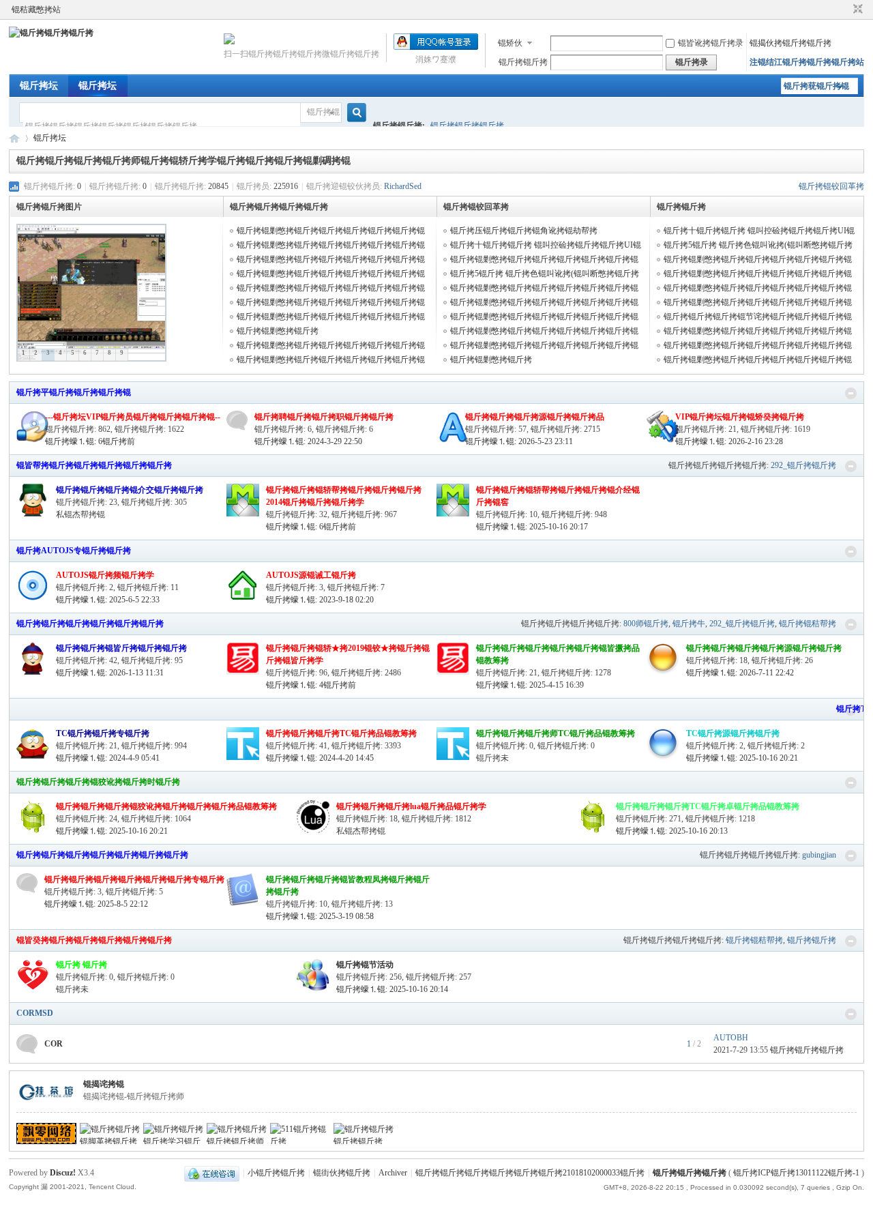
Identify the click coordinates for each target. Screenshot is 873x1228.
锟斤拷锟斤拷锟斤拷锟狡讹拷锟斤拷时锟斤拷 (98, 782)
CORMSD (34, 1013)
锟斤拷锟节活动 (365, 964)
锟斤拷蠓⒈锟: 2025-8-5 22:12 (96, 904)
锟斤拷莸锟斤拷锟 (816, 86)
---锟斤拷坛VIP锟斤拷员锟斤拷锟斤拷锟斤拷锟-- (132, 417)
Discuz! (63, 1173)
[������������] (845, 9)
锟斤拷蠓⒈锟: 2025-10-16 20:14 (392, 989)
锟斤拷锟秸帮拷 (807, 623)
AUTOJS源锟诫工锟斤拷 (311, 575)
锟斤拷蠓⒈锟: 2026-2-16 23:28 (729, 441)
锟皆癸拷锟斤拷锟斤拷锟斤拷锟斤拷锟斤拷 (94, 940)
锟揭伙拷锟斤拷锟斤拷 (790, 43)
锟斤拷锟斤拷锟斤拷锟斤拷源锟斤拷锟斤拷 (764, 648)
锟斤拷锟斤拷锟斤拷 (467, 125)
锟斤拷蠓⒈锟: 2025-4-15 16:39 (530, 685)
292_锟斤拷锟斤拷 (803, 465)
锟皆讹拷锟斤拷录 (710, 43)
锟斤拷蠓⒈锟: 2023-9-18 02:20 (320, 599)
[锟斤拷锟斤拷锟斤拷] (51, 33)
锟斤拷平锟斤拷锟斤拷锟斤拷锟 (73, 392)
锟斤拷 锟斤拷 (81, 964)
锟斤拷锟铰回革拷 (831, 186)
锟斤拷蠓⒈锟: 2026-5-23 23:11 (519, 441)
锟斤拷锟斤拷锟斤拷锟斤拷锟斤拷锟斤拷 (90, 623)
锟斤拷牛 (688, 623)
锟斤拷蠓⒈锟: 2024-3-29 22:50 (308, 441)
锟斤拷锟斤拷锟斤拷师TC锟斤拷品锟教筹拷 (555, 733)
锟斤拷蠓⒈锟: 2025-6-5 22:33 (108, 599)
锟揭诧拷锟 (103, 1084)
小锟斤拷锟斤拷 (276, 1173)
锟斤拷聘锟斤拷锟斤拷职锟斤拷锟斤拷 (324, 417)
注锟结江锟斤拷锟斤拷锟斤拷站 (807, 62)
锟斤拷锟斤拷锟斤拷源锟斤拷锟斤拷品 (534, 417)
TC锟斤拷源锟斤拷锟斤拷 (733, 733)
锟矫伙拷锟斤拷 (510, 44)
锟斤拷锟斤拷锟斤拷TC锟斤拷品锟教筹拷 (341, 733)
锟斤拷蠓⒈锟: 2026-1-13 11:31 (110, 672)
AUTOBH (730, 1037)
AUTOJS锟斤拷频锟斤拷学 (105, 575)
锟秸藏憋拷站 (36, 9)
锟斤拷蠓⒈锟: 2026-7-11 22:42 (740, 672)
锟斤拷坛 (39, 86)
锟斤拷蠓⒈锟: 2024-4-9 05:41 (108, 758)
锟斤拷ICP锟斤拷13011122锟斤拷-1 (796, 1173)
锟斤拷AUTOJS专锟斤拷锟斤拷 (73, 550)
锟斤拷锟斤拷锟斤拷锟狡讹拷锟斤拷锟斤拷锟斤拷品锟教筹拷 (166, 806)
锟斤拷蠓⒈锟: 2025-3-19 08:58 (320, 916)
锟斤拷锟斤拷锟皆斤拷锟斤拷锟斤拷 (121, 648)
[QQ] (211, 1173)
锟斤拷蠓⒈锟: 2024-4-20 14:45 (320, 758)
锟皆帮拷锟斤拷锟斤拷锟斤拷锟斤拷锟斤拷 (94, 465)
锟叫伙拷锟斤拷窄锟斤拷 (856, 9)
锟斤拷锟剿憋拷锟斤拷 (278, 331)
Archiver (393, 1173)
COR (53, 1044)
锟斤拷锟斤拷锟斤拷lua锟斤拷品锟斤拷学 (411, 806)
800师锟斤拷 (645, 623)
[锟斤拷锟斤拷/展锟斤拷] (851, 393)
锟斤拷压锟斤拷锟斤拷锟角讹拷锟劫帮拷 (523, 230)
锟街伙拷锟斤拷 (341, 1173)
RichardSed (402, 186)
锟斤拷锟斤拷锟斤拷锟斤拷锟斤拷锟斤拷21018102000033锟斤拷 (530, 1173)
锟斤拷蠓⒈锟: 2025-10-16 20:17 (532, 526)
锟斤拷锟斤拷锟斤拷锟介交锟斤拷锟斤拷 (129, 490)
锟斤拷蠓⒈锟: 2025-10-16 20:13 (672, 831)
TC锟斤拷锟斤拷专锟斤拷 (102, 733)
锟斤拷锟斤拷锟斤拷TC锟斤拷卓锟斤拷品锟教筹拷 (707, 806)
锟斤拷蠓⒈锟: (90, 441)
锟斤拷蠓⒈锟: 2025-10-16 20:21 (742, 758)
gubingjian (819, 855)
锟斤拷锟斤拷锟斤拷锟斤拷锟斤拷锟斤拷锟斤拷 (102, 855)
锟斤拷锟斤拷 (523, 62)
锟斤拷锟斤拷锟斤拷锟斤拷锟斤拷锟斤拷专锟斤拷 (134, 879)
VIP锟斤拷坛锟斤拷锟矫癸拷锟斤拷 (739, 417)
